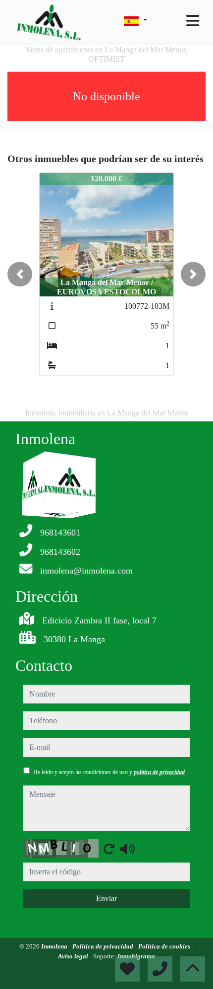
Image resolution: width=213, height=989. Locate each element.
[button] (19, 274)
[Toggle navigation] (192, 20)
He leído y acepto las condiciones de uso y (109, 772)
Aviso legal (74, 956)
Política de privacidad (103, 946)
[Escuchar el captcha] (127, 849)
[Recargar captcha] (109, 849)
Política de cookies (165, 946)
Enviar (106, 898)
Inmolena (55, 946)
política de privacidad (159, 772)
